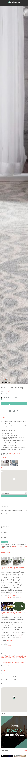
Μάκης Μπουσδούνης (6, 382)
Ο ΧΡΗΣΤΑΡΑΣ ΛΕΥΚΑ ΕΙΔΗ (7, 567)
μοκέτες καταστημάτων (17, 656)
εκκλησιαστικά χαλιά (19, 653)
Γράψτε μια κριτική (14, 404)
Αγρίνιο (13, 653)
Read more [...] (8, 594)
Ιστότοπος (3, 537)
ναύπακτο (24, 656)
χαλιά (22, 659)
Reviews (3, 501)
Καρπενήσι (3, 655)
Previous (2, 651)
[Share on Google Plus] (18, 411)
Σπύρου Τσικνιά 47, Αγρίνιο (14, 453)
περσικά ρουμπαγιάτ (17, 657)
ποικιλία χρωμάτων (15, 659)
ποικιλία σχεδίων (7, 659)
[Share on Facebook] (10, 411)
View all (25, 750)
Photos (3, 457)
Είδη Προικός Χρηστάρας (19, 567)
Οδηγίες (3, 568)
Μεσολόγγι (12, 655)
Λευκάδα (7, 655)
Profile (3, 418)
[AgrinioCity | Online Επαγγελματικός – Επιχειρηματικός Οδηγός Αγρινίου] (14, 3)
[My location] (26, 493)
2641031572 (5, 684)
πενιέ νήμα (10, 657)
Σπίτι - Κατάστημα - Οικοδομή (17, 662)
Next (26, 651)
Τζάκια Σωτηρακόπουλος (7, 612)
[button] (14, 479)
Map (2, 467)
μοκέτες (16, 655)
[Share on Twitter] (14, 411)
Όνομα (2, 527)
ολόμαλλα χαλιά (4, 657)
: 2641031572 (5, 393)
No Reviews (9, 391)
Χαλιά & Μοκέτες (6, 662)
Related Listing (6, 552)
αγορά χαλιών (8, 653)
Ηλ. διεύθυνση (4, 532)
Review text (4, 513)
